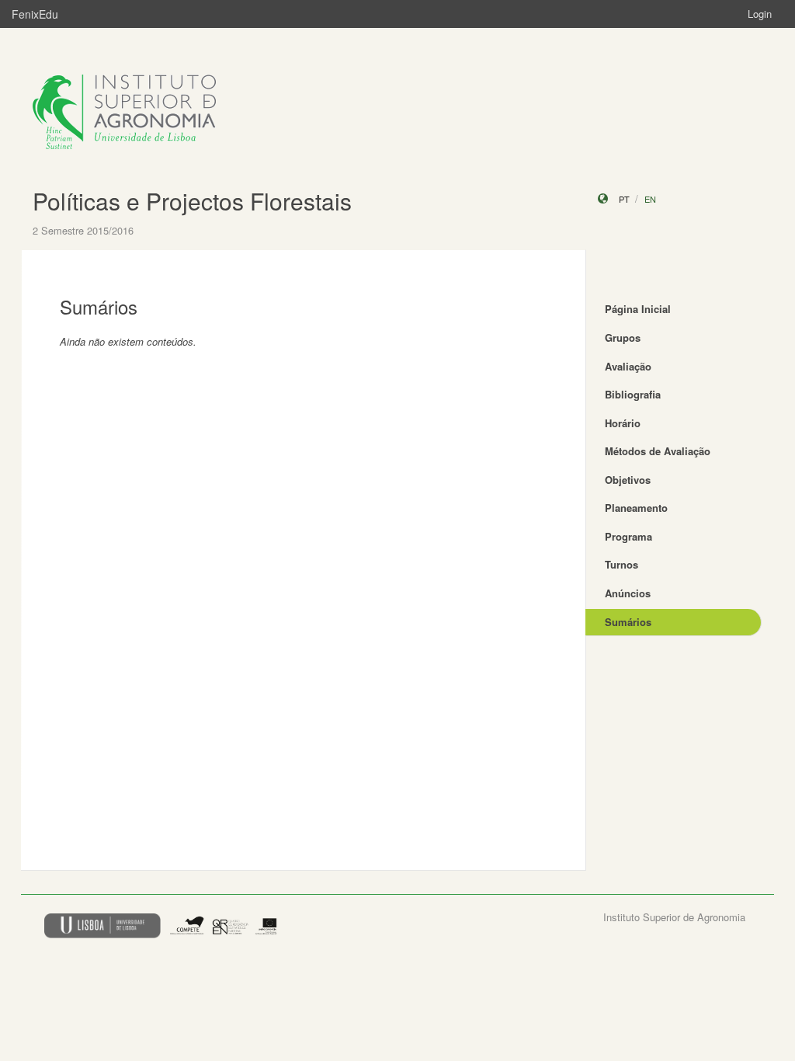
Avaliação (628, 366)
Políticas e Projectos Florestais (192, 200)
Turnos (621, 564)
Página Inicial (638, 308)
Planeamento (636, 507)
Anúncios (628, 593)
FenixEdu (35, 14)
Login (760, 13)
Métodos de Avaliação (657, 451)
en (650, 199)
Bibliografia (633, 394)
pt (624, 199)
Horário (623, 423)
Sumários (628, 621)
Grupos (623, 337)
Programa (628, 536)
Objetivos (628, 479)
